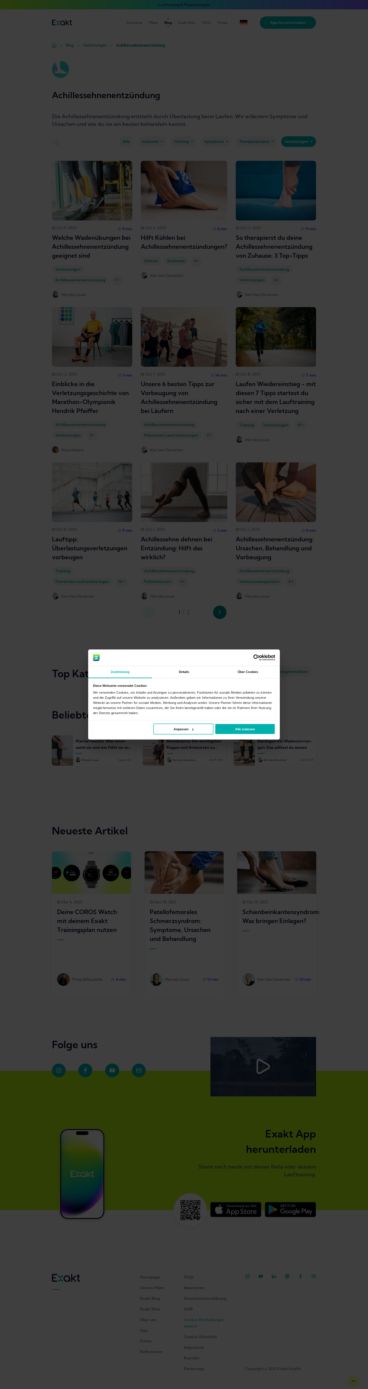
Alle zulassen (245, 729)
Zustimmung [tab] (120, 671)
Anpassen (181, 729)
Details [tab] (184, 671)
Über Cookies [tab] (248, 671)
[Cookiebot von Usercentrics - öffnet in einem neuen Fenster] (256, 657)
